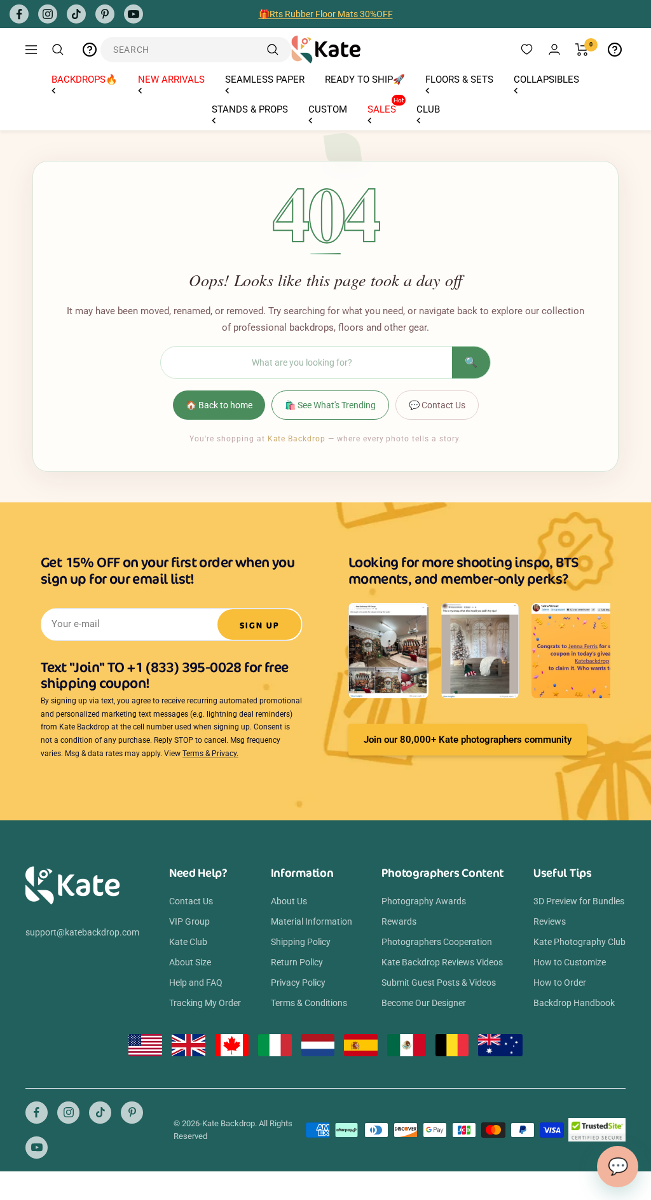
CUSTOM (327, 109)
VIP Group (189, 921)
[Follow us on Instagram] (47, 14)
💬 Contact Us (437, 405)
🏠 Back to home (219, 405)
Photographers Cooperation (436, 942)
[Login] (554, 49)
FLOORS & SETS (459, 79)
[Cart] (582, 49)
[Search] (58, 49)
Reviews (549, 921)
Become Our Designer (423, 1003)
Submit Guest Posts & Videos (438, 982)
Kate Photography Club (579, 942)
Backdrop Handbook (574, 1003)
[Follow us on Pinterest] (104, 14)
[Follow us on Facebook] (19, 14)
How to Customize (569, 962)
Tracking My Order (205, 1003)
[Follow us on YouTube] (133, 14)
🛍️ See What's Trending (330, 405)
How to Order (559, 982)
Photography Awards (423, 901)
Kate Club (188, 942)
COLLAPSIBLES (546, 79)
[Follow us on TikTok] (76, 14)
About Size (190, 962)
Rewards (398, 921)
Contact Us (191, 901)
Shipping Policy (301, 942)
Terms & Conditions (309, 1003)
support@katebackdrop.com (82, 932)
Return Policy (297, 962)
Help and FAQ (196, 982)
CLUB (428, 109)
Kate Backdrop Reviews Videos (442, 962)
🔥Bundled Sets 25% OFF (325, 19)
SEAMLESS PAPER (265, 79)
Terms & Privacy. (210, 753)
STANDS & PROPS (250, 109)
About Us (289, 901)
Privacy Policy (298, 982)
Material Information (311, 921)
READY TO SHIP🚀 (365, 79)
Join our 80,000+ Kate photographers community (468, 739)
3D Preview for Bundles (578, 901)
